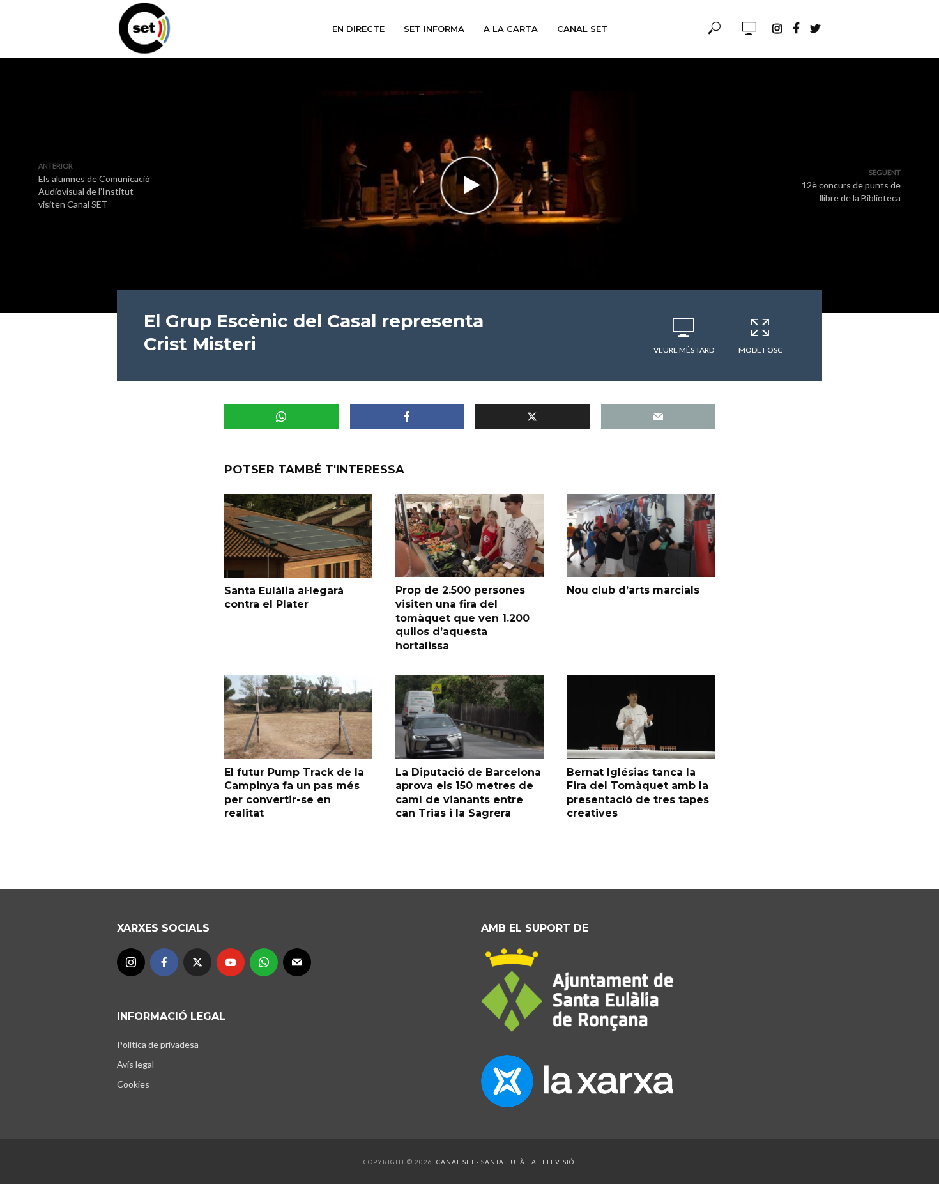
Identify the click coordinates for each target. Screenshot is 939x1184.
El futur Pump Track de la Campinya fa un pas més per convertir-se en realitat (294, 793)
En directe (358, 29)
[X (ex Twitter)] (197, 962)
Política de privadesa (158, 1044)
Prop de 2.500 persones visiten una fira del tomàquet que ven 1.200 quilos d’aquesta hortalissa (462, 617)
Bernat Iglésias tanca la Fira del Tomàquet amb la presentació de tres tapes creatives (638, 793)
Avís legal (135, 1064)
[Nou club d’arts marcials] (641, 535)
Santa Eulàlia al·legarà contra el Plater (284, 598)
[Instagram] (131, 962)
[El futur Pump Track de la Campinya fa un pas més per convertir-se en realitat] (298, 716)
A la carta (511, 29)
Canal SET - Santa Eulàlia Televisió (505, 1161)
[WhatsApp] (264, 962)
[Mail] (297, 962)
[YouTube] (231, 962)
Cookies (133, 1084)
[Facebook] (164, 962)
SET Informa (434, 29)
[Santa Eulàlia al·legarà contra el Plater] (298, 535)
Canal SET (582, 29)
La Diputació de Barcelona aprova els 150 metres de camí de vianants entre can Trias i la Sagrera (468, 793)
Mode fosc (760, 350)
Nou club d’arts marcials (633, 590)
